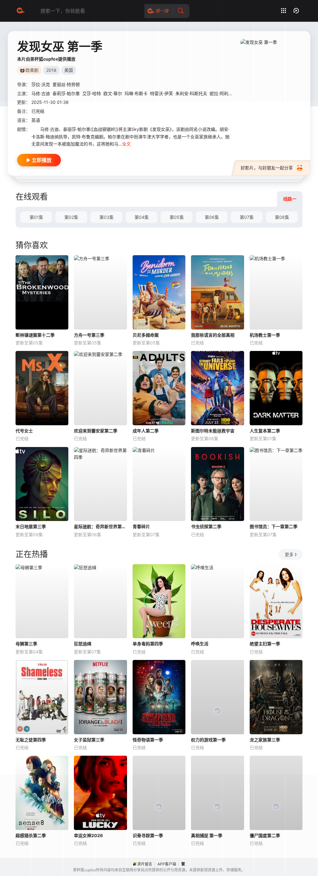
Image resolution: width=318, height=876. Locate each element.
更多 (289, 554)
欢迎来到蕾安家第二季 (95, 430)
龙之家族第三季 (265, 739)
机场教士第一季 (265, 335)
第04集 (141, 217)
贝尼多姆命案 (146, 335)
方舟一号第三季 (89, 335)
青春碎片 (141, 526)
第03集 (106, 217)
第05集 (177, 217)
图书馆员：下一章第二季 (274, 526)
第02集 (71, 217)
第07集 (247, 217)
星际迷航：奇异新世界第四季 (100, 526)
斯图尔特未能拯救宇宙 (212, 430)
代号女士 (24, 430)
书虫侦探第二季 (206, 526)
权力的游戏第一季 (208, 739)
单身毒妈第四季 (148, 643)
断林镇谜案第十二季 (35, 335)
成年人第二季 (146, 430)
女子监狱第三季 (89, 739)
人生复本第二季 (265, 430)
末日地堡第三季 (31, 526)
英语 (35, 120)
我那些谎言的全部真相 (212, 335)
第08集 (282, 217)
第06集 (212, 217)
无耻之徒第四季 (31, 739)
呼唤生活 (199, 643)
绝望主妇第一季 (265, 643)
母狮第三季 (26, 643)
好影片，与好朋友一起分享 (267, 167)
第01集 (36, 217)
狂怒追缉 (82, 643)
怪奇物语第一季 (148, 739)
